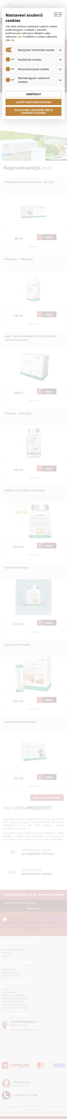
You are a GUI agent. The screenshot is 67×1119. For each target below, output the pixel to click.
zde (19, 36)
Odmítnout (33, 94)
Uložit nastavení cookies (33, 102)
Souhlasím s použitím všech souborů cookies (33, 111)
